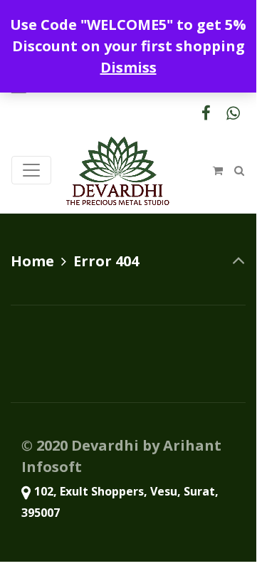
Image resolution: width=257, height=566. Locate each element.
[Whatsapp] (233, 113)
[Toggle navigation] (31, 170)
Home (32, 261)
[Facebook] (205, 113)
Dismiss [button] (128, 67)
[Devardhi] (117, 170)
